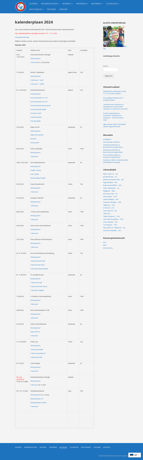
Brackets (33, 139)
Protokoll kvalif (35, 113)
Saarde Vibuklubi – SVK (110, 199)
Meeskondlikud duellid (37, 178)
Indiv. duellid (34, 174)
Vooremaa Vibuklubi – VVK (112, 230)
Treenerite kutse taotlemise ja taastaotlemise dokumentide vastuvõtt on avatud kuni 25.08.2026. (115, 106)
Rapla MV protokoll (36, 135)
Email (106, 66)
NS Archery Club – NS (110, 194)
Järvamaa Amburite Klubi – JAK (113, 180)
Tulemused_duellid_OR (38, 353)
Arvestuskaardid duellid (38, 109)
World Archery (108, 248)
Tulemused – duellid (37, 84)
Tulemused (34, 62)
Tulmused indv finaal (37, 265)
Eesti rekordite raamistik (111, 142)
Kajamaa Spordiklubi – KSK (112, 185)
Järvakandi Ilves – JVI (110, 177)
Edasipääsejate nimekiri (38, 403)
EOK (104, 242)
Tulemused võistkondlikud (39, 269)
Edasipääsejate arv (36, 399)
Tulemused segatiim (37, 290)
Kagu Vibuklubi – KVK (110, 182)
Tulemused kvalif (36, 283)
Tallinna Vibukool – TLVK (111, 216)
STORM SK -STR (108, 208)
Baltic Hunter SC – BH (110, 174)
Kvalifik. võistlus (35, 170)
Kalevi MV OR (35, 332)
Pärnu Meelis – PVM (110, 197)
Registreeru (109, 76)
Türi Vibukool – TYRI (110, 225)
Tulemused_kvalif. (36, 357)
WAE (104, 245)
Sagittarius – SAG (109, 205)
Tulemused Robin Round (38, 286)
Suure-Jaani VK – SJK (110, 211)
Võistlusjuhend (35, 58)
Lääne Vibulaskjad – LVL (111, 188)
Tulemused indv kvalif (37, 261)
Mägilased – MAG (109, 191)
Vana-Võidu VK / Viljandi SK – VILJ (114, 228)
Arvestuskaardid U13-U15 (39, 98)
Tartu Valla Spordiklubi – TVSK (113, 219)
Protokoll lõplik (35, 121)
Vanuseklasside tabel (22, 37)
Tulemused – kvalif (36, 80)
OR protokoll (34, 143)
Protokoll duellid (35, 117)
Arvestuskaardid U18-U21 (39, 102)
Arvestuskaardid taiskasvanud (40, 106)
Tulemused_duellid (36, 349)
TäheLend (106, 213)
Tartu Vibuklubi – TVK (110, 222)
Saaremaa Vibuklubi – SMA (112, 202)
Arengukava (107, 139)
